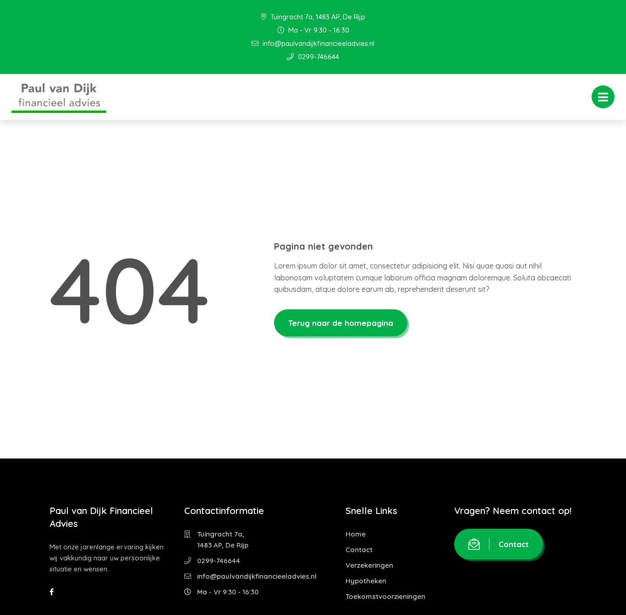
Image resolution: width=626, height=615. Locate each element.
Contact (359, 549)
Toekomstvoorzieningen (385, 596)
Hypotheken (366, 580)
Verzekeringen (369, 565)
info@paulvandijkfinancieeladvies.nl (317, 43)
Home (356, 534)
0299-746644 (317, 56)
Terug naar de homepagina (340, 323)
